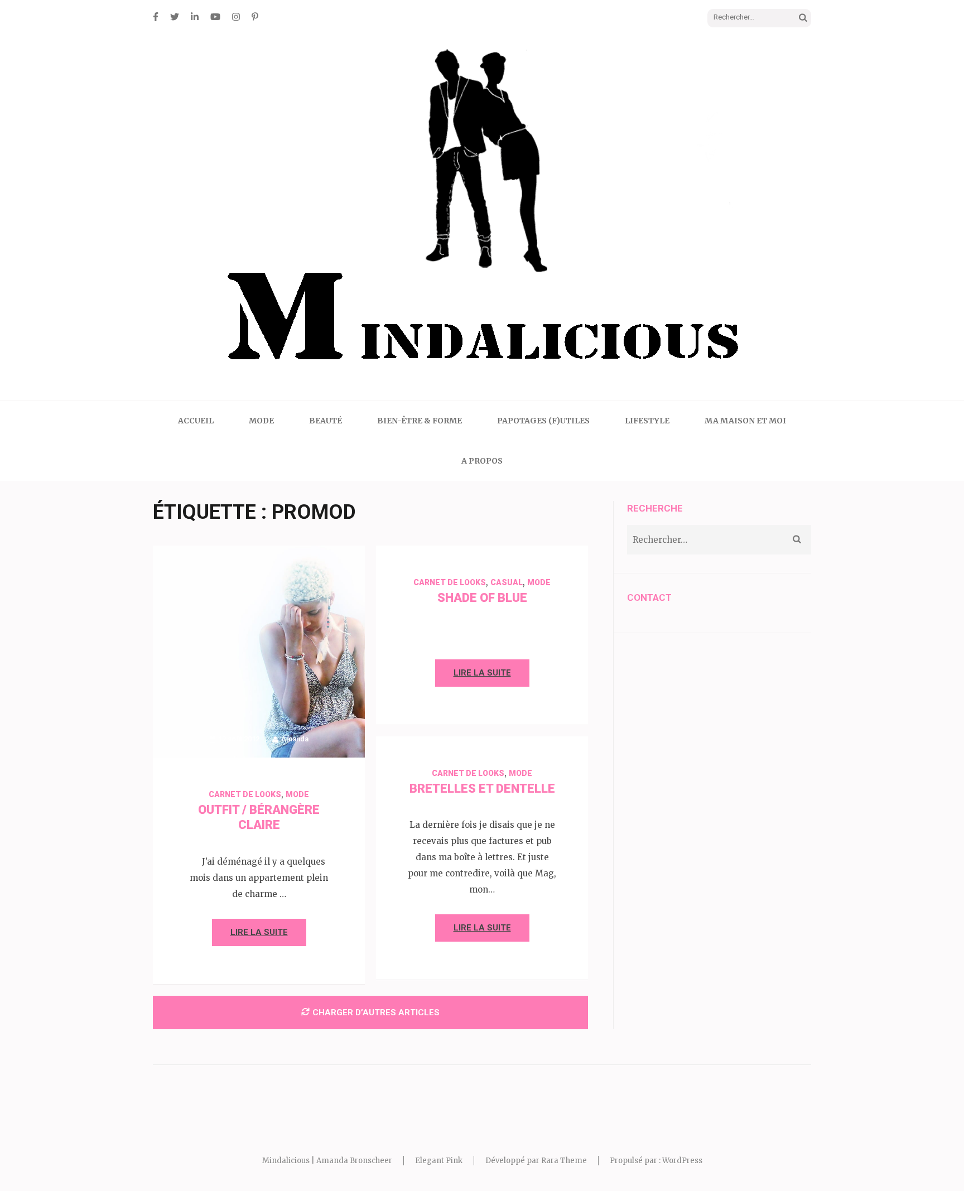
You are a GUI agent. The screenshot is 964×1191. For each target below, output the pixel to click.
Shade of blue (482, 598)
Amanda (295, 739)
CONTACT (649, 597)
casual (506, 582)
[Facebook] (155, 16)
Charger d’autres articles (376, 1012)
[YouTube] (215, 16)
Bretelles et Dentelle (482, 788)
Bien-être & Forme (419, 421)
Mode (261, 421)
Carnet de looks (245, 794)
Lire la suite (259, 932)
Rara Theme (564, 1160)
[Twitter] (174, 16)
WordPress (682, 1160)
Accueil (196, 421)
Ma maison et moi (745, 421)
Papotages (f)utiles (543, 421)
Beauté (325, 421)
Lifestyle (647, 421)
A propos (482, 461)
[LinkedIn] (195, 16)
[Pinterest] (255, 16)
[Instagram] (236, 16)
